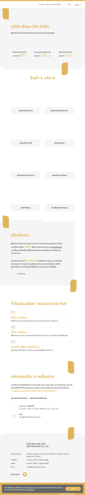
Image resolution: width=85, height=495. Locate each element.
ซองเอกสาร (57, 247)
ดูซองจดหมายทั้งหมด (38, 398)
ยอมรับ (73, 489)
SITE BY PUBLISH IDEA (67, 494)
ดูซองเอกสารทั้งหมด (19, 398)
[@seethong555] (65, 5)
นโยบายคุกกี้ (30, 490)
